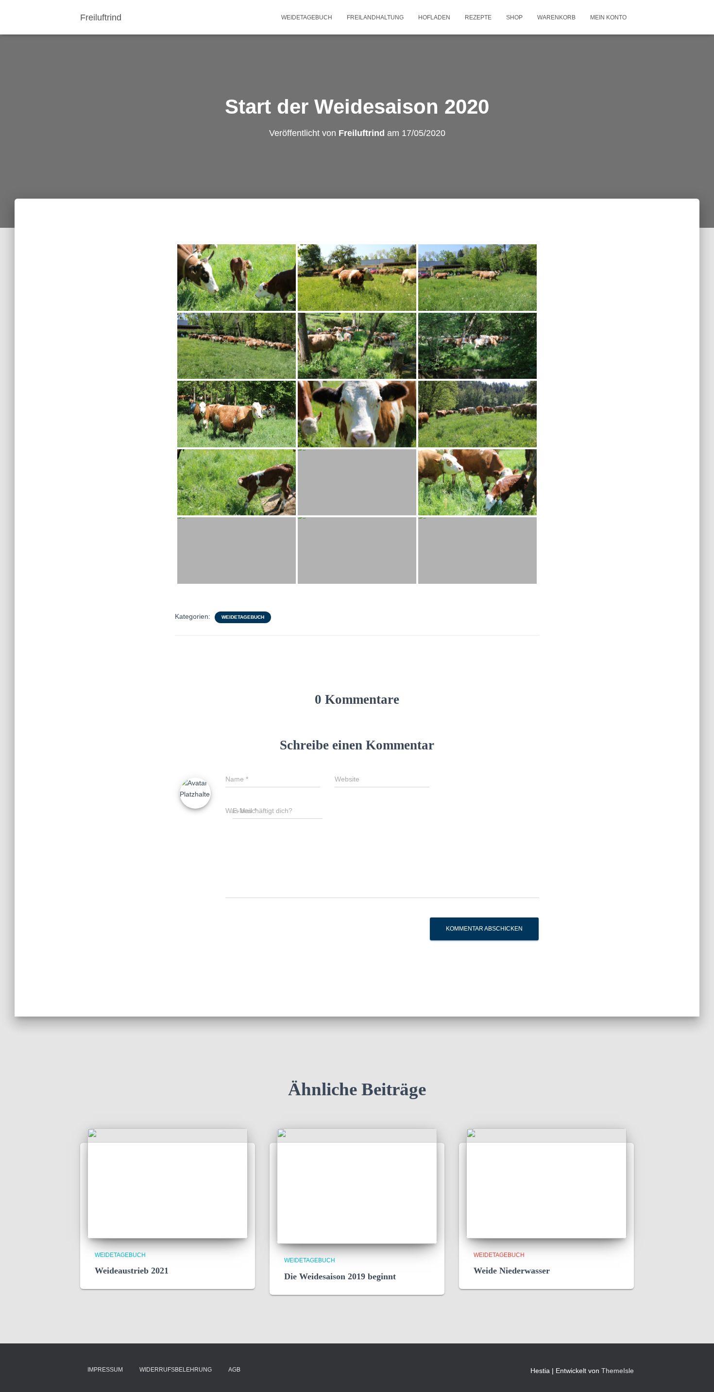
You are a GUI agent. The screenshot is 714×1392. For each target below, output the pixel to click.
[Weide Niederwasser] (546, 1183)
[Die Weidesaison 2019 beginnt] (357, 1185)
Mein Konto (608, 17)
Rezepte (478, 17)
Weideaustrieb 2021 (132, 1270)
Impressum (105, 1369)
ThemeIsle (617, 1371)
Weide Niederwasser (512, 1270)
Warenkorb (556, 17)
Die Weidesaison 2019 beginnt (340, 1276)
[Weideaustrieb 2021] (167, 1183)
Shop (514, 17)
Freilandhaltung (375, 17)
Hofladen (434, 17)
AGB (234, 1369)
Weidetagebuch (306, 17)
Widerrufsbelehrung (175, 1369)
